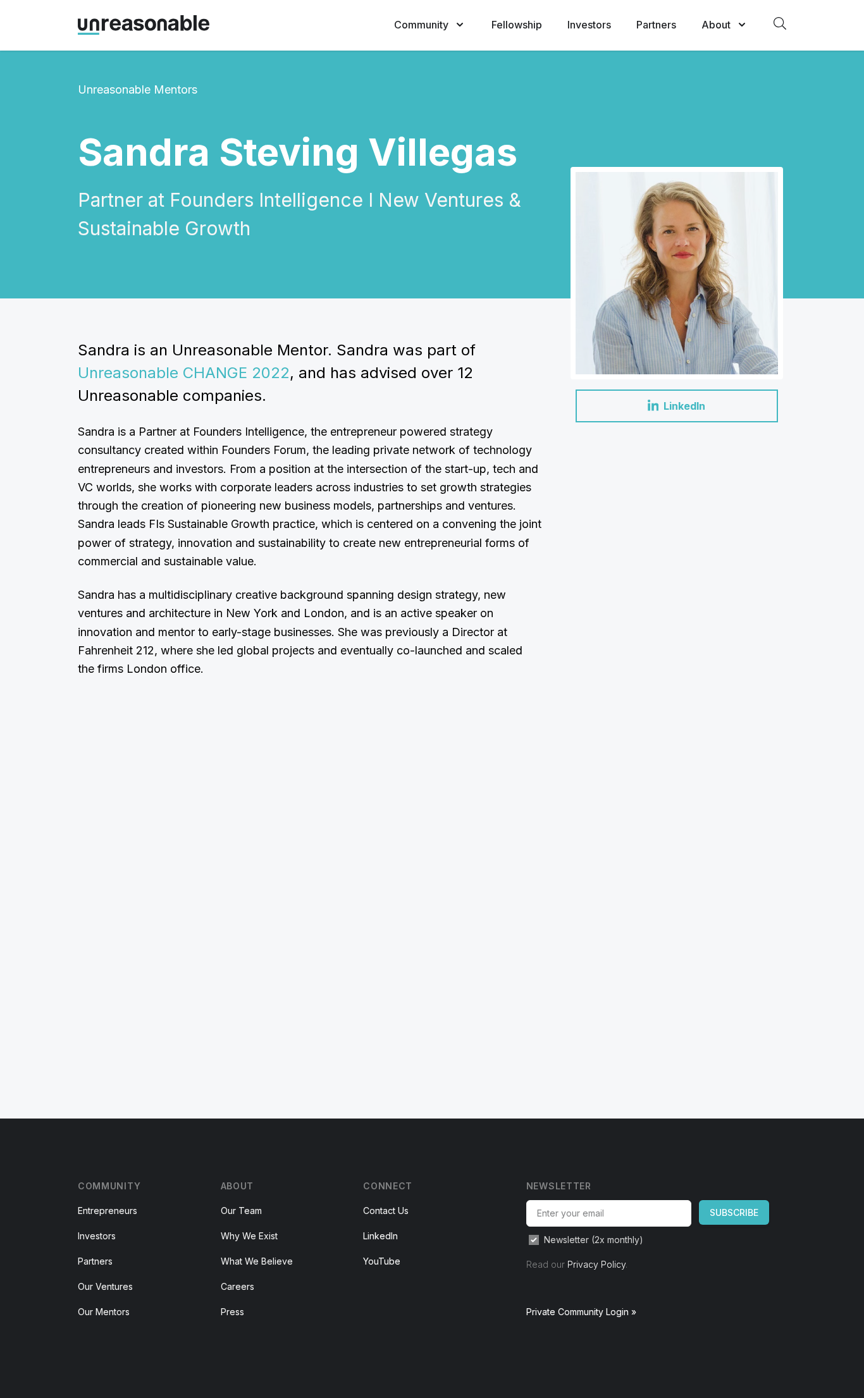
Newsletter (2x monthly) (593, 1239)
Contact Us (386, 1210)
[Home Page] (143, 25)
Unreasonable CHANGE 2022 (184, 373)
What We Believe (257, 1261)
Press (232, 1311)
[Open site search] (780, 23)
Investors (589, 24)
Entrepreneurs (107, 1210)
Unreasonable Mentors (137, 89)
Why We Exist (249, 1235)
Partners (656, 24)
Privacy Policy (596, 1264)
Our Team (241, 1210)
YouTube (381, 1261)
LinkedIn (380, 1235)
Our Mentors (104, 1311)
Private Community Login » (581, 1311)
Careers (237, 1286)
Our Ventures (105, 1286)
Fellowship (516, 24)
